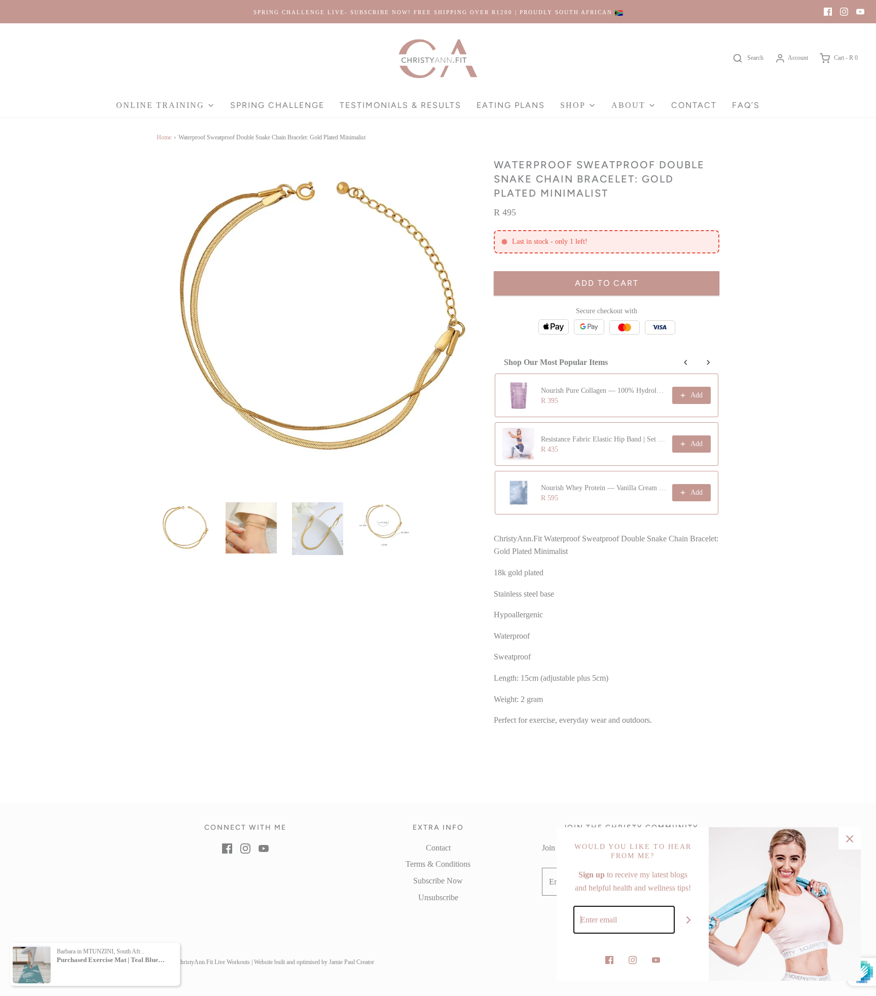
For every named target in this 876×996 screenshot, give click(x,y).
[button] (184, 528)
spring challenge (277, 105)
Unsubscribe (438, 897)
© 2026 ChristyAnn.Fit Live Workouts (203, 962)
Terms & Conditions (438, 864)
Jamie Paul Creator (351, 962)
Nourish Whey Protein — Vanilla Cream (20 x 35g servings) (603, 488)
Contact (694, 105)
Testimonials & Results (400, 105)
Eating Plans (511, 105)
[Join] (689, 920)
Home (164, 137)
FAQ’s (746, 105)
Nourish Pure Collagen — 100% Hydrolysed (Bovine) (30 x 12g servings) (603, 390)
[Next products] (708, 362)
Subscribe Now (438, 880)
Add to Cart (607, 280)
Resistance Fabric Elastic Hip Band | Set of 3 (603, 439)
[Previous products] (686, 362)
